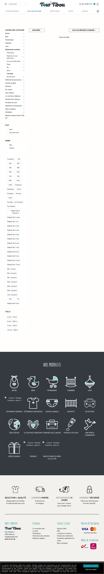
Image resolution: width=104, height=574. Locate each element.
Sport (8, 70)
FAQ (58, 531)
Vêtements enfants (12, 50)
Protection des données (41, 536)
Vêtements (10, 53)
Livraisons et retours (64, 533)
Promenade (9, 40)
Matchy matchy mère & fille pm (14, 117)
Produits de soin (11, 102)
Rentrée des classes (12, 99)
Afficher (36, 30)
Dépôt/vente (55, 11)
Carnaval (10, 74)
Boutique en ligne (34, 11)
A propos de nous (12, 11)
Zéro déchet (9, 93)
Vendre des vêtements (65, 536)
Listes (70, 11)
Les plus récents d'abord (83, 30)
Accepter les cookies (91, 566)
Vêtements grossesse (13, 80)
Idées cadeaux (10, 109)
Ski (8, 67)
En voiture (8, 90)
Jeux (7, 46)
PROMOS (8, 112)
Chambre (8, 43)
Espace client (61, 529)
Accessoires (11, 77)
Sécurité (8, 86)
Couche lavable (10, 83)
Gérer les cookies (91, 569)
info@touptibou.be (11, 537)
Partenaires (36, 533)
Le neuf (35, 531)
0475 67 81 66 (10, 539)
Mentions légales (38, 538)
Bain (6, 37)
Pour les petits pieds (13, 61)
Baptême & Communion (13, 106)
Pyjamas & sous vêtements (12, 57)
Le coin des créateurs (13, 96)
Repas (7, 33)
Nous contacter (62, 543)
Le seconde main (38, 529)
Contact (85, 11)
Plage (8, 64)
